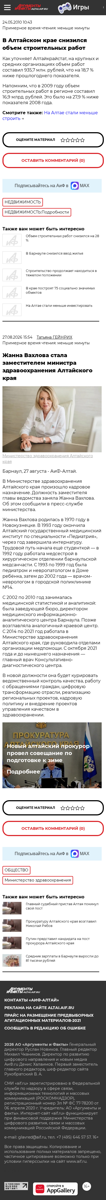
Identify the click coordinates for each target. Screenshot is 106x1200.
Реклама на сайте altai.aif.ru (39, 1007)
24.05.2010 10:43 (17, 22)
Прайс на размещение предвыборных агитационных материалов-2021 (48, 1018)
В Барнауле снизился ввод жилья (54, 253)
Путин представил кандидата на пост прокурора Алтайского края (58, 941)
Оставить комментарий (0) (53, 160)
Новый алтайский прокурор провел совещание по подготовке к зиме (48, 753)
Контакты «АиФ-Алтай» (31, 1000)
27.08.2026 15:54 (17, 337)
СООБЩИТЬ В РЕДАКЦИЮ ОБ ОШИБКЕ (45, 1028)
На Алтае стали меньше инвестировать (59, 306)
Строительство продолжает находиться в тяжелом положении (61, 273)
